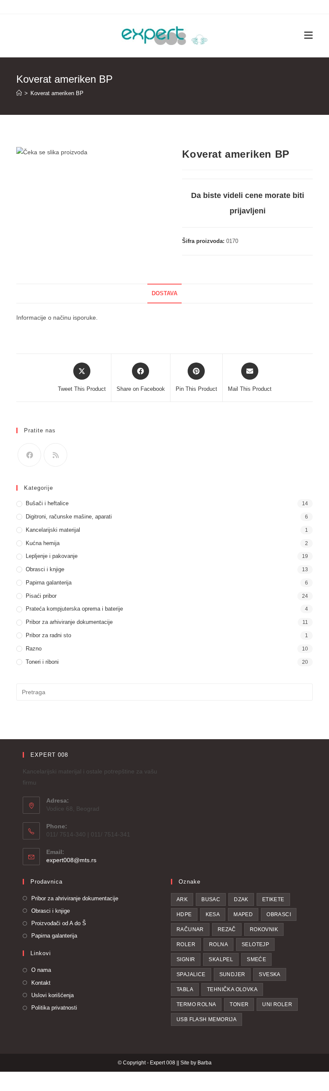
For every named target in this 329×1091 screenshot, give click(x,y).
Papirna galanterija (49, 582)
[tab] (164, 293)
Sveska (269, 974)
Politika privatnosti (54, 1007)
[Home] (19, 93)
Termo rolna (196, 1004)
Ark (182, 899)
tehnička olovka (232, 989)
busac (210, 899)
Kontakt (41, 983)
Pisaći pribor (41, 596)
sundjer (232, 974)
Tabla (184, 989)
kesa (213, 914)
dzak (241, 899)
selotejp (255, 944)
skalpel (221, 959)
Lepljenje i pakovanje (52, 556)
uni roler (277, 1004)
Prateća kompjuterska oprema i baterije (74, 608)
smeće (256, 959)
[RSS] (55, 455)
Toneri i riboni (42, 662)
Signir (185, 959)
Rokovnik (264, 929)
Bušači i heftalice (47, 503)
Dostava (164, 294)
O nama (41, 970)
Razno (34, 648)
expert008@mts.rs (71, 860)
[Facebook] (29, 455)
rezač (227, 929)
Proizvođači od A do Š (58, 923)
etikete (273, 899)
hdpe (184, 914)
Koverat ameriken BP (57, 93)
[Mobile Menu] (308, 35)
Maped (243, 914)
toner (239, 1004)
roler (185, 944)
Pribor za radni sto (48, 635)
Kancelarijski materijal (53, 530)
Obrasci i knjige (45, 569)
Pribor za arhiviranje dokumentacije (69, 622)
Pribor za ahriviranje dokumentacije (74, 898)
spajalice (191, 974)
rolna (218, 944)
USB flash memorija (206, 1019)
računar (190, 929)
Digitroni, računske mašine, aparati (69, 516)
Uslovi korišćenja (52, 995)
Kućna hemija (43, 543)
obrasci (278, 914)
